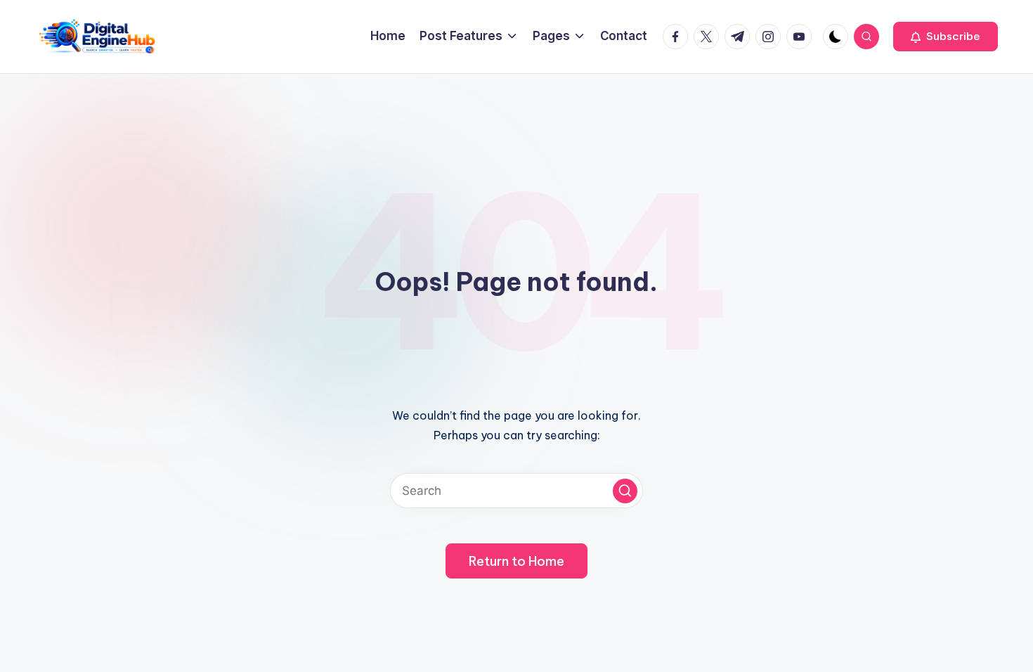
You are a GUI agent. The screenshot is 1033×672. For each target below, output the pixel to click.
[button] (945, 36)
